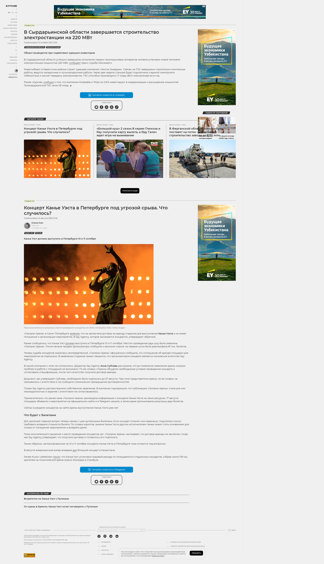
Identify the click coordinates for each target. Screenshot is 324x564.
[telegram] (110, 536)
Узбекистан (12, 77)
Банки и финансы (10, 28)
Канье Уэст (29, 233)
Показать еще (130, 191)
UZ (13, 12)
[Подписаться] (143, 530)
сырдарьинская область (34, 47)
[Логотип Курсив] (11, 6)
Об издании (105, 542)
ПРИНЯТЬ (196, 553)
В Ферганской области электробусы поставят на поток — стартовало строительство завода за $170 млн (196, 132)
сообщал (48, 82)
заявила (74, 333)
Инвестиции (12, 25)
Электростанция (53, 47)
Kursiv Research (107, 554)
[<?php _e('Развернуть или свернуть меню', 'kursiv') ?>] (16, 70)
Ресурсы (14, 31)
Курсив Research (10, 37)
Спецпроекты (12, 63)
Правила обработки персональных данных (187, 546)
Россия (39, 233)
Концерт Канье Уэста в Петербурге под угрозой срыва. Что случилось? (53, 130)
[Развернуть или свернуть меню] (16, 50)
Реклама (13, 60)
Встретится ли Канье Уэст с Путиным (46, 498)
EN (16, 12)
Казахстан (13, 74)
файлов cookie (158, 556)
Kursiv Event (12, 43)
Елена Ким (37, 223)
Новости (14, 19)
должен (70, 343)
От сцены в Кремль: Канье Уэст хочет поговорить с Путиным (61, 506)
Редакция (13, 57)
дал (75, 450)
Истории (14, 22)
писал (56, 456)
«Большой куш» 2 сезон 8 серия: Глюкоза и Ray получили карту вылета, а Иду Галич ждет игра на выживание (128, 132)
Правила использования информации (185, 542)
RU (9, 12)
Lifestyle (13, 40)
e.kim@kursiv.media (39, 228)
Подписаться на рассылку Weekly (112, 527)
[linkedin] (116, 536)
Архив (103, 546)
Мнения (14, 34)
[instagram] (104, 536)
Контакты (105, 550)
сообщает (75, 63)
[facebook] (98, 536)
